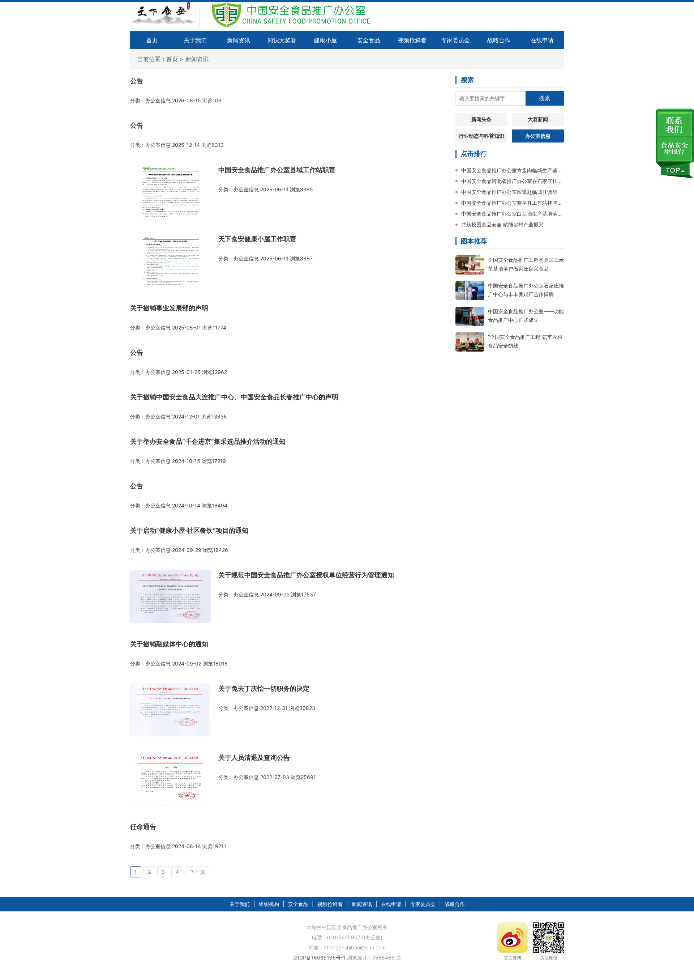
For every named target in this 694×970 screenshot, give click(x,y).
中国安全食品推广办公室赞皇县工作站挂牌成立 (512, 203)
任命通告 (143, 826)
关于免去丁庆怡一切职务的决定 (263, 688)
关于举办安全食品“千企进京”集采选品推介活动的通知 (208, 441)
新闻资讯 (238, 40)
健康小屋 (325, 40)
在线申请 (542, 40)
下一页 (197, 872)
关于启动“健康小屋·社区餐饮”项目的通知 (189, 530)
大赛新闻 (538, 119)
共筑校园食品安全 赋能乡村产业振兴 (502, 224)
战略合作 (498, 40)
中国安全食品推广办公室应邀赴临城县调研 (509, 192)
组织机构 (269, 904)
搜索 (545, 98)
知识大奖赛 (281, 40)
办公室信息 (538, 136)
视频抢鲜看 (412, 40)
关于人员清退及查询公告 (254, 757)
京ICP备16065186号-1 (319, 957)
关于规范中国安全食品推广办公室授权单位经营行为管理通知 (306, 575)
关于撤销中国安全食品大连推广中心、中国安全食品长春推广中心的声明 (234, 397)
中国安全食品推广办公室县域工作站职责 (276, 170)
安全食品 (368, 40)
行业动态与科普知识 (481, 136)
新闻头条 (481, 119)
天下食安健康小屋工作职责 (257, 239)
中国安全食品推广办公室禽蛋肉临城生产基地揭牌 (512, 170)
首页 (152, 40)
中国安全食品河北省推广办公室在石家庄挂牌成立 (512, 181)
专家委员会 (455, 40)
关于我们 (195, 40)
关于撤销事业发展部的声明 (169, 308)
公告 (136, 81)
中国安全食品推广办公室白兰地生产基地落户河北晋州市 (512, 213)
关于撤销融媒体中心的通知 (169, 644)
